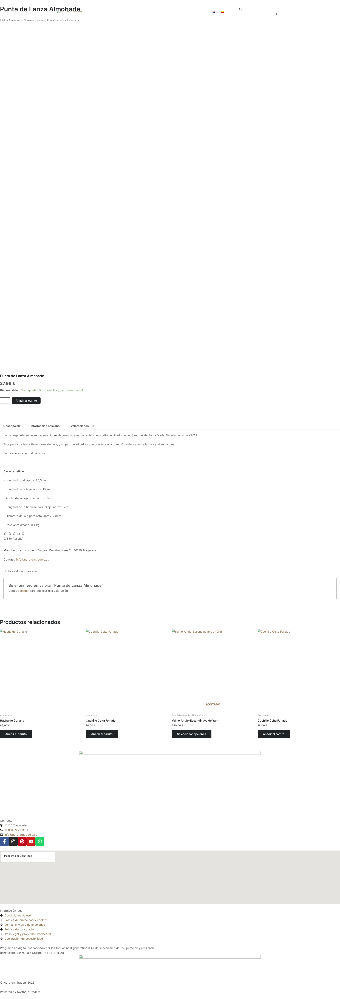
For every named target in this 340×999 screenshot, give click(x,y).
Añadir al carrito (26, 400)
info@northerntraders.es (32, 559)
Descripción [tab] (11, 426)
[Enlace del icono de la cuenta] (246, 11)
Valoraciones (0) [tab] (82, 426)
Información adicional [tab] (45, 426)
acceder (23, 590)
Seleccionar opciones (191, 734)
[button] (187, 11)
